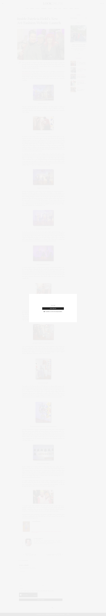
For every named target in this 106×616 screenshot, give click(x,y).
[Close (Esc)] (52, 308)
